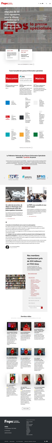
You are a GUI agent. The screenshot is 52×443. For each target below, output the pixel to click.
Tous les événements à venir (25, 64)
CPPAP (40, 99)
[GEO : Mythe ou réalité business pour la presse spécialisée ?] (40, 83)
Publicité (28, 432)
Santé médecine (34, 290)
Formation (21, 84)
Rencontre (26, 50)
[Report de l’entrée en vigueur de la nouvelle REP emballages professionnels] (40, 134)
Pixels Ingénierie (20, 441)
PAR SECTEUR (32, 277)
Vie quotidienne (33, 295)
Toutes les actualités (25, 147)
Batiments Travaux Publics (35, 281)
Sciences (32, 292)
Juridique (28, 429)
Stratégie (35, 84)
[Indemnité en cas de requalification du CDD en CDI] (12, 118)
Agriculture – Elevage (34, 279)
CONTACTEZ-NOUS (8, 432)
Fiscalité (27, 428)
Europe (27, 426)
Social (22, 52)
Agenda (8, 50)
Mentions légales (12, 441)
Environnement (29, 425)
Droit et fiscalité (33, 284)
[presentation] (4, 178)
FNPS (25, 52)
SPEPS (11, 50)
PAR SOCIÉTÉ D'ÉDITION (34, 300)
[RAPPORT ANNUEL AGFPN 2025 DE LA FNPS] (26, 84)
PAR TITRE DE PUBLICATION (35, 298)
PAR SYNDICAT (32, 303)
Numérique (27, 112)
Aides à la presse (29, 421)
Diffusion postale (29, 424)
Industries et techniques (35, 287)
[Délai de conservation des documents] (12, 102)
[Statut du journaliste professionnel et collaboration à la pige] (26, 54)
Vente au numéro (29, 434)
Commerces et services (35, 282)
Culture (32, 283)
